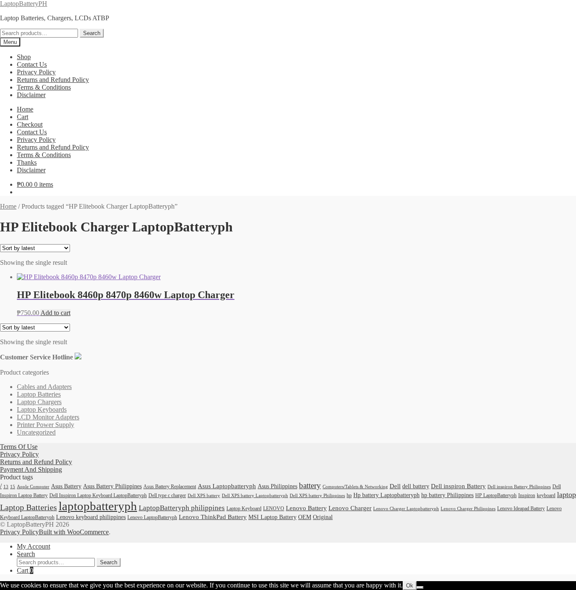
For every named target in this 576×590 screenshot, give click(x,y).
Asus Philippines (277, 486)
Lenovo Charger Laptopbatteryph (406, 508)
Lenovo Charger (349, 508)
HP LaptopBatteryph (496, 495)
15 (12, 486)
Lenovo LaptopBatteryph (152, 517)
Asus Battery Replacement (169, 486)
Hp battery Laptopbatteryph (386, 495)
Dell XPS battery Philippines (317, 495)
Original (323, 517)
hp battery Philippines (447, 495)
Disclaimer (31, 94)
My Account (33, 546)
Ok (409, 585)
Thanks (27, 162)
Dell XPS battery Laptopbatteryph (255, 495)
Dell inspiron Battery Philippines (519, 486)
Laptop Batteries (39, 394)
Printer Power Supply (45, 424)
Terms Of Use (19, 446)
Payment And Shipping (31, 469)
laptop (566, 494)
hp (349, 495)
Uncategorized (36, 432)
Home (25, 109)
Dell (395, 485)
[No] (420, 587)
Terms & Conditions (44, 87)
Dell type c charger (167, 495)
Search (91, 33)
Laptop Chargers (39, 401)
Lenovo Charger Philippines (468, 508)
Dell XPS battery (204, 495)
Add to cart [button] (55, 312)
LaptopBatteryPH (23, 3)
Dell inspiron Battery (458, 485)
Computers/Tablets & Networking (355, 486)
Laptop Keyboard (243, 508)
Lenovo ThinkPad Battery (213, 517)
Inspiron (526, 495)
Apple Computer (33, 486)
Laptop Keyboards (42, 409)
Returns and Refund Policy (53, 79)
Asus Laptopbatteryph (227, 485)
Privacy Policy (36, 72)
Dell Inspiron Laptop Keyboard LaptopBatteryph (98, 495)
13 (5, 486)
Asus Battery (66, 486)
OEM (304, 517)
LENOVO (273, 508)
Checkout (30, 124)
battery (310, 485)
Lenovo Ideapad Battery (521, 508)
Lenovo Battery (306, 508)
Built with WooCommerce (74, 532)
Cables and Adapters (44, 386)
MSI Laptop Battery (272, 517)
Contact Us (32, 64)
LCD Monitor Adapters (48, 417)
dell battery (415, 486)
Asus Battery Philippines (112, 486)
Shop (24, 56)
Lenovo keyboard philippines (91, 517)
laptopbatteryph (98, 506)
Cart (22, 116)
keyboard (546, 495)
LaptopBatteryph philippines (182, 508)
